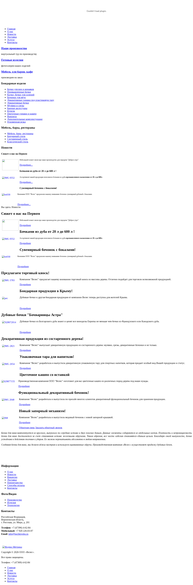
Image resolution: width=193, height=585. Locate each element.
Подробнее (25, 225)
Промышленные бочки (19, 92)
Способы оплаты (16, 485)
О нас (10, 31)
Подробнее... (26, 165)
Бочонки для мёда (16, 97)
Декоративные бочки (18, 103)
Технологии (13, 505)
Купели (11, 111)
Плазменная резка (16, 122)
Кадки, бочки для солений (20, 94)
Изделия (11, 502)
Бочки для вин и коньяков (20, 89)
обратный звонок (48, 427)
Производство (14, 500)
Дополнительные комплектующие (25, 119)
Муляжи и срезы (15, 105)
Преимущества (15, 482)
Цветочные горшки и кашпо (21, 113)
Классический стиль (17, 141)
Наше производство (14, 48)
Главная (11, 29)
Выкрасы (12, 116)
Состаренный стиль (17, 139)
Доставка (12, 37)
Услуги (10, 39)
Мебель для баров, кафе (17, 71)
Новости (11, 34)
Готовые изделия (12, 60)
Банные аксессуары (17, 108)
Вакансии (12, 477)
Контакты (12, 42)
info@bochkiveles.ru (18, 534)
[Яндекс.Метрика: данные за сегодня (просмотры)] (12, 547)
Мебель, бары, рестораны (20, 133)
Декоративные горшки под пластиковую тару (30, 100)
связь (27, 427)
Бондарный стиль (16, 136)
